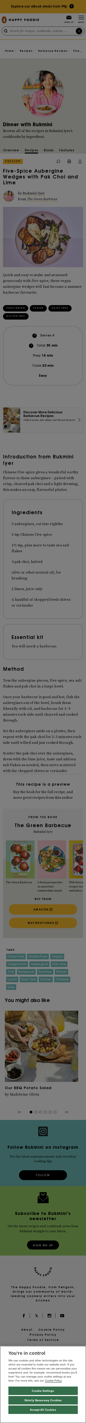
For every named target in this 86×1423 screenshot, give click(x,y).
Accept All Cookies (43, 1409)
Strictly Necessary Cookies (43, 1400)
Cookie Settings (43, 1390)
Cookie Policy (53, 1380)
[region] (43, 1384)
